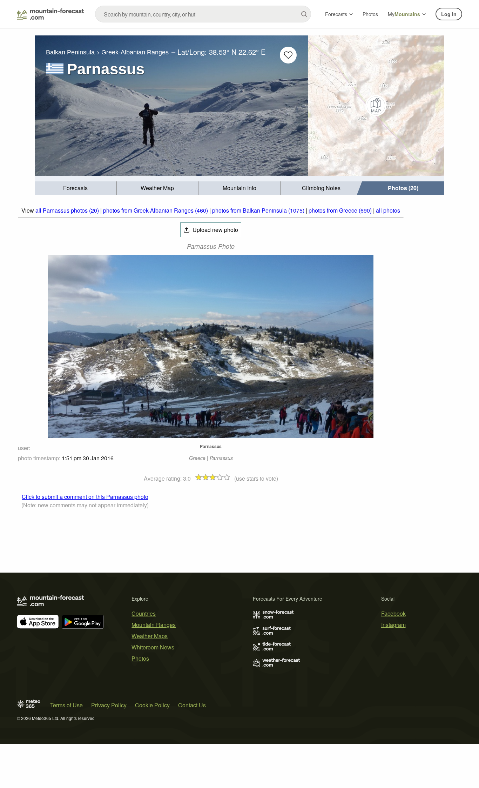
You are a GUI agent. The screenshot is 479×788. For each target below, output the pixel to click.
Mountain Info (239, 188)
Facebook (393, 613)
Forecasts (336, 14)
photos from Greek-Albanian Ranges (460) (155, 210)
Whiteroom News (152, 647)
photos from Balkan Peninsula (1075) (258, 210)
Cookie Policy (152, 705)
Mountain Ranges (153, 625)
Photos (370, 14)
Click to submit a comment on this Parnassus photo (85, 497)
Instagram (393, 625)
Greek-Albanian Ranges (135, 52)
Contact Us (192, 705)
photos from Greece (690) (340, 210)
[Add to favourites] (288, 55)
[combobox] (203, 14)
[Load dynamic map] (376, 105)
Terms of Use (66, 705)
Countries (143, 613)
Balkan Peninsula (70, 52)
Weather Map (157, 188)
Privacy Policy (109, 705)
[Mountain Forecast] (50, 14)
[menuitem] (76, 188)
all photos (388, 210)
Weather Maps (149, 636)
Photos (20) (403, 188)
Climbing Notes (321, 188)
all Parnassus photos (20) (67, 210)
